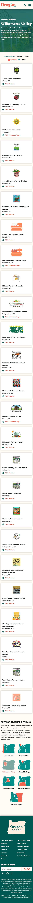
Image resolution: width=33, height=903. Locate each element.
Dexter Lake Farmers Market (13, 235)
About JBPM (5, 846)
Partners (4, 849)
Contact (4, 853)
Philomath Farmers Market (12, 442)
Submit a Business (23, 856)
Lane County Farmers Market (13, 337)
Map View (23, 60)
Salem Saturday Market (11, 493)
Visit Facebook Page (12, 135)
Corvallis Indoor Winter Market (14, 181)
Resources (21, 853)
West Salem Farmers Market (13, 680)
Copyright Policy (25, 897)
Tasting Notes (22, 849)
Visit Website (9, 84)
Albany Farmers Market (11, 78)
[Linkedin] (3, 873)
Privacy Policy (16, 897)
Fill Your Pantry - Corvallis (12, 286)
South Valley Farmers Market (13, 544)
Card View (13, 60)
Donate (3, 859)
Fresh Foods (21, 843)
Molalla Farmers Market (11, 416)
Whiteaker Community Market (14, 705)
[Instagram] (7, 873)
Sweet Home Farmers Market (13, 598)
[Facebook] (11, 873)
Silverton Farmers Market (12, 519)
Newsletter (4, 856)
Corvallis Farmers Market (12, 155)
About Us (4, 843)
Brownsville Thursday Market (13, 104)
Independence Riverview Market (14, 311)
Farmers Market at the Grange (14, 260)
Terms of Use (7, 897)
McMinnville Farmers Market (13, 391)
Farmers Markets (9, 56)
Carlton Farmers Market (11, 130)
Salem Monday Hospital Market (14, 467)
